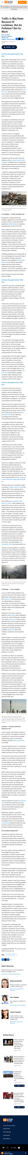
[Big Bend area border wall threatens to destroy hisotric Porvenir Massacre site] (8, 1074)
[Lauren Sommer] (5, 1014)
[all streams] (26, 1153)
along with (11, 630)
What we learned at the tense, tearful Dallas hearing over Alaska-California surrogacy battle (19, 1060)
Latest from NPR (11, 954)
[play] (2, 1153)
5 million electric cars (14, 487)
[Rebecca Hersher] (5, 983)
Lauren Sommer (10, 39)
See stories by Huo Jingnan (18, 1005)
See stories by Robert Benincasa (11, 974)
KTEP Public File (7, 1132)
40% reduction (18, 740)
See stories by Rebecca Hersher (16, 989)
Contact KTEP (6, 1135)
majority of (7, 599)
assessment (5, 823)
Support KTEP (6, 1128)
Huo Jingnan (5, 38)
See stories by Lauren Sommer (16, 1022)
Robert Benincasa (6, 35)
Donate (23, 2)
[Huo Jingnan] (5, 999)
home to (12, 619)
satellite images (13, 224)
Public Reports (6, 1138)
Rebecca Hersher (16, 981)
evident (13, 615)
